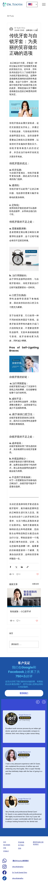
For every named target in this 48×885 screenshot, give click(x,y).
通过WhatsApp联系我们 (21, 861)
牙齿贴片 (6, 851)
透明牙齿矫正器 (38, 842)
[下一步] (44, 702)
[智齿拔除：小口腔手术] (24, 597)
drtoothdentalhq (17, 878)
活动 (19, 848)
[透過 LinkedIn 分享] (22, 567)
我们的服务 (6, 845)
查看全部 (35, 584)
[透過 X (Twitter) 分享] (16, 567)
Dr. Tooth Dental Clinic (19, 872)
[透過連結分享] (27, 567)
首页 (4, 842)
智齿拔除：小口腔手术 (20, 611)
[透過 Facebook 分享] (10, 567)
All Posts (10, 16)
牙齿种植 (21, 842)
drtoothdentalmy (17, 867)
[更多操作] (37, 29)
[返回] (37, 702)
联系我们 (36, 844)
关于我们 (21, 845)
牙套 (4, 848)
